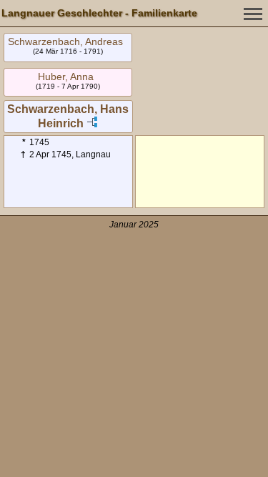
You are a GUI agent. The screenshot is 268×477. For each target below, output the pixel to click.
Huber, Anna (66, 76)
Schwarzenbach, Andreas (65, 41)
